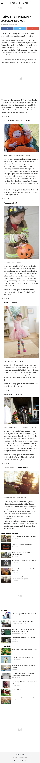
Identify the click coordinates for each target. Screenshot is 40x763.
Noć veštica (4, 13)
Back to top (20, 754)
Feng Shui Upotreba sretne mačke (22, 657)
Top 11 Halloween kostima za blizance (24, 560)
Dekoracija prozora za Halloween (22, 544)
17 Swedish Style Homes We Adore (23, 690)
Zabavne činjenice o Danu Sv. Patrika (23, 698)
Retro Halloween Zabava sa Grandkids (24, 536)
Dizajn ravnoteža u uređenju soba (22, 621)
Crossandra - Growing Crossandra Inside (24, 649)
